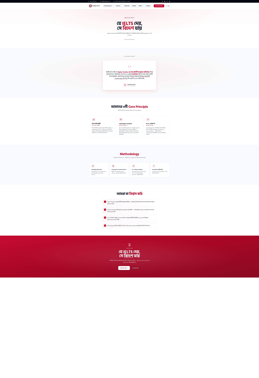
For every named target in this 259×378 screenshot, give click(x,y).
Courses (118, 6)
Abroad (134, 6)
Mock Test (127, 6)
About (140, 6)
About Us (136, 268)
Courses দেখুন (123, 268)
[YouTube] (165, 1)
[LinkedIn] (170, 1)
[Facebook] (162, 1)
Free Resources (108, 6)
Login (168, 6)
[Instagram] (167, 1)
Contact (148, 6)
